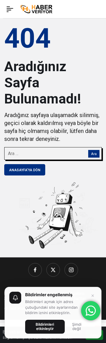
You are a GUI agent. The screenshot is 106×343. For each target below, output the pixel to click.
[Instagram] (71, 270)
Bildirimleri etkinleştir (45, 326)
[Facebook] (35, 270)
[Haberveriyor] (37, 8)
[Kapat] (93, 296)
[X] (53, 270)
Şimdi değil (76, 326)
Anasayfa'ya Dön (24, 170)
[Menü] (10, 9)
